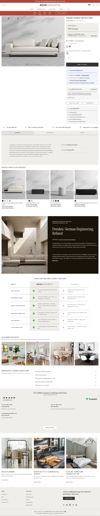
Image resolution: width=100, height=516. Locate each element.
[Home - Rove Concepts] (50, 5)
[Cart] (97, 5)
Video (6, 18)
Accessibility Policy (47, 511)
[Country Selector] (89, 5)
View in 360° (14, 18)
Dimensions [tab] (50, 132)
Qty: (69, 57)
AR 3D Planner (29, 497)
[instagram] (70, 505)
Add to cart (82, 64)
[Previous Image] (3, 41)
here (48, 339)
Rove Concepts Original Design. (68, 239)
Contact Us (4, 494)
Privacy (40, 511)
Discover (52, 9)
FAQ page (19, 373)
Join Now (68, 498)
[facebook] (64, 505)
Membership (29, 505)
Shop (31, 9)
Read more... (55, 260)
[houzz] (76, 505)
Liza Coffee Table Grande (32, 203)
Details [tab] (82, 132)
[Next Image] (63, 41)
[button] (82, 41)
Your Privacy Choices (58, 511)
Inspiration (41, 9)
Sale (68, 9)
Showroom (28, 494)
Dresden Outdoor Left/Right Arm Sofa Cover (86, 203)
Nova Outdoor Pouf (55, 203)
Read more (50, 427)
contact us (26, 373)
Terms (35, 511)
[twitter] (67, 505)
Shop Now (61, 13)
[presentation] (4, 351)
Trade (61, 9)
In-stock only (73, 43)
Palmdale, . (82, 75)
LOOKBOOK (90, 103)
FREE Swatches (74, 103)
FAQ (3, 497)
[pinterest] (73, 505)
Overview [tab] (17, 132)
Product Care (5, 502)
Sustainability (29, 502)
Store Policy (4, 499)
